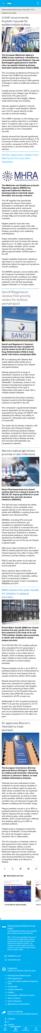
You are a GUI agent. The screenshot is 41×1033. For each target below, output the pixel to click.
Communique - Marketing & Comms (21, 995)
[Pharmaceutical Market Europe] (21, 3)
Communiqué (12, 987)
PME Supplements (15, 978)
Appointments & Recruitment (18, 1004)
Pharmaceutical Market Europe (19, 976)
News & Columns (14, 998)
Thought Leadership (15, 989)
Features (11, 992)
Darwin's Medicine (14, 1001)
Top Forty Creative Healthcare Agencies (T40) (23, 982)
